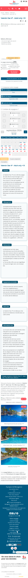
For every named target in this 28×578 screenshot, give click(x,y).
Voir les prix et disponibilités (14, 72)
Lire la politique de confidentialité (7, 571)
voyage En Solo (11, 478)
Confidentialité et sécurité (14, 493)
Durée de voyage (6, 103)
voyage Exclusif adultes (7, 480)
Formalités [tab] (4, 162)
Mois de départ (6, 96)
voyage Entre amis (21, 478)
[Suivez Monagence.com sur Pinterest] (17, 513)
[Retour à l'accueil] (14, 3)
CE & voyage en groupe (14, 530)
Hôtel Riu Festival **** (14, 466)
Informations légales (14, 498)
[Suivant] (25, 131)
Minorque (12, 12)
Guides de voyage (14, 520)
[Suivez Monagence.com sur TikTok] (15, 513)
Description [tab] (4, 159)
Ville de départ (6, 90)
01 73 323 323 (14, 536)
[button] (26, 2)
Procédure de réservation (14, 522)
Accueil (2, 12)
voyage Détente (16, 477)
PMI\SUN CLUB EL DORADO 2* (14, 402)
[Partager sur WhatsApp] (23, 21)
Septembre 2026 (13, 99)
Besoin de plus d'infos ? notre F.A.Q (14, 496)
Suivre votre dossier (14, 524)
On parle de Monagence (14, 502)
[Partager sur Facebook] (20, 21)
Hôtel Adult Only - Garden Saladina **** (14, 445)
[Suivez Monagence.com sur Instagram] (13, 513)
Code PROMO (14, 532)
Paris (13, 92)
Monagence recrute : (13, 515)
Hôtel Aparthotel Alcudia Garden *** (14, 424)
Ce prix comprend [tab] (15, 159)
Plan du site (14, 500)
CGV (14, 491)
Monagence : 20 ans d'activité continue (14, 504)
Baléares (7, 12)
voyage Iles (17, 480)
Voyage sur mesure (14, 528)
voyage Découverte (6, 477)
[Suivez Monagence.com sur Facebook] (10, 513)
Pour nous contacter (14, 494)
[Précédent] (2, 132)
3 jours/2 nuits (13, 105)
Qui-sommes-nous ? (14, 489)
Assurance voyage (14, 526)
